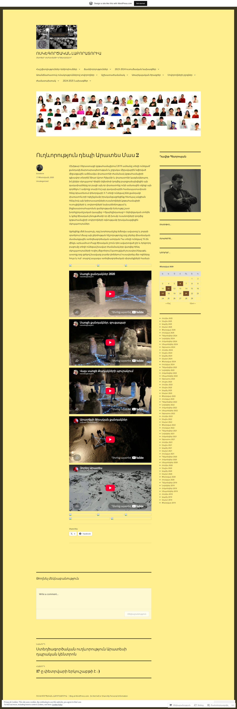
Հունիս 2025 (167, 318)
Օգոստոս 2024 (168, 347)
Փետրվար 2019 (169, 502)
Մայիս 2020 (167, 468)
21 (186, 293)
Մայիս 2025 (167, 321)
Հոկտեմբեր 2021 (169, 436)
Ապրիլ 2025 (167, 324)
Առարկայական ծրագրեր (146, 74)
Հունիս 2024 (167, 350)
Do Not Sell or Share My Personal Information (109, 696)
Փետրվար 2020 (169, 477)
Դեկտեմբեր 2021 (169, 430)
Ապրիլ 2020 (167, 471)
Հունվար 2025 (168, 332)
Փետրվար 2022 (169, 425)
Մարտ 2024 (167, 358)
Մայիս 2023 (167, 387)
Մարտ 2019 (167, 500)
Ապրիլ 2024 (167, 355)
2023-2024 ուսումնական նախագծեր (135, 69)
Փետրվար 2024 (169, 361)
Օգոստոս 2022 (168, 413)
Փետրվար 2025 (169, 330)
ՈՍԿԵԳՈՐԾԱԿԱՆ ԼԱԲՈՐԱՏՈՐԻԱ (68, 53)
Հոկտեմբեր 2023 (169, 373)
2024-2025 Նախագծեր (75, 80)
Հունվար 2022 (168, 428)
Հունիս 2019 (167, 494)
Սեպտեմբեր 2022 (170, 410)
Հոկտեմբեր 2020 (169, 459)
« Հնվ (168, 303)
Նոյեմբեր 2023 (168, 370)
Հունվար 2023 (168, 399)
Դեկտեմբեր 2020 (169, 456)
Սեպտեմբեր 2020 (170, 462)
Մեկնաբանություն (136, 614)
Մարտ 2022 (167, 422)
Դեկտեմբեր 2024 (169, 335)
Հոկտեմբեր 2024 (169, 341)
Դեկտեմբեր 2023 (169, 367)
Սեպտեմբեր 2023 (170, 376)
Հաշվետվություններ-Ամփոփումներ (56, 69)
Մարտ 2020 (167, 474)
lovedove (40, 173)
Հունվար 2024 (168, 364)
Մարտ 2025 (167, 327)
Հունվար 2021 (168, 453)
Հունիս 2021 (167, 442)
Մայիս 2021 (167, 445)
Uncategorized (42, 181)
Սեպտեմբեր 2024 (170, 344)
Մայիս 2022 (167, 419)
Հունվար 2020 (168, 479)
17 (163, 293)
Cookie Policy (57, 704)
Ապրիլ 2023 (167, 390)
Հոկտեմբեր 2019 (169, 488)
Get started (140, 3)
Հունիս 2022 (167, 416)
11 (169, 288)
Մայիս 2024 (167, 353)
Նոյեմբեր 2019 (168, 485)
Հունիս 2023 (167, 384)
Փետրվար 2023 (169, 396)
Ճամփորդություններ (96, 69)
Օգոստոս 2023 (168, 379)
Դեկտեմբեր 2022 (169, 402)
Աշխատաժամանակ (113, 74)
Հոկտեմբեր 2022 (169, 407)
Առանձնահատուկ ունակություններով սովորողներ (65, 74)
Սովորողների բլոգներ (180, 74)
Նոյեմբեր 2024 (168, 338)
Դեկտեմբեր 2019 (169, 482)
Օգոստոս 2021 (168, 439)
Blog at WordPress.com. (79, 696)
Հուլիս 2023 (167, 381)
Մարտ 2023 (167, 393)
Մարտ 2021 (167, 451)
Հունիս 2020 (167, 465)
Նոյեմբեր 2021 (168, 433)
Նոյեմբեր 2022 (168, 404)
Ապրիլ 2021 (167, 448)
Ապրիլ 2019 (167, 497)
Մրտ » (192, 303)
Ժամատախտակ (46, 80)
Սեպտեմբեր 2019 (170, 491)
